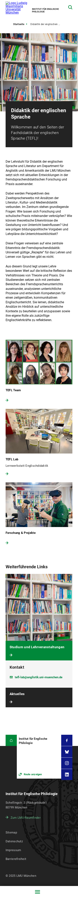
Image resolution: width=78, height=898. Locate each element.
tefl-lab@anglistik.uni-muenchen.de (38, 677)
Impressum (13, 850)
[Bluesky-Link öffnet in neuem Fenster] (66, 751)
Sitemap (11, 832)
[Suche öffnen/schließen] (70, 7)
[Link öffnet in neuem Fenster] (39, 756)
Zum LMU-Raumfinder (26, 817)
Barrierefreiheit (16, 859)
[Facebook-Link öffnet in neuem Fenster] (66, 740)
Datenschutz (14, 841)
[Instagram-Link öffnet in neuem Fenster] (66, 763)
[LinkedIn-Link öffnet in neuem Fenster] (66, 774)
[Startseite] (11, 740)
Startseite (18, 24)
